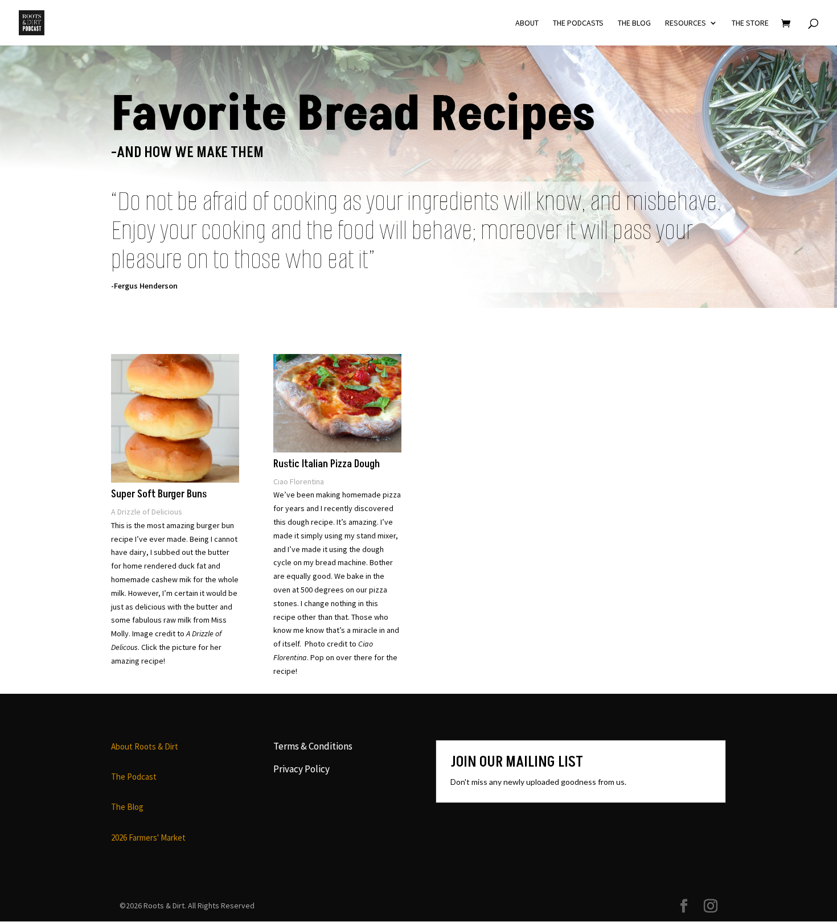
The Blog (634, 23)
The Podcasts (578, 23)
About (527, 23)
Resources (685, 23)
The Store (750, 23)
